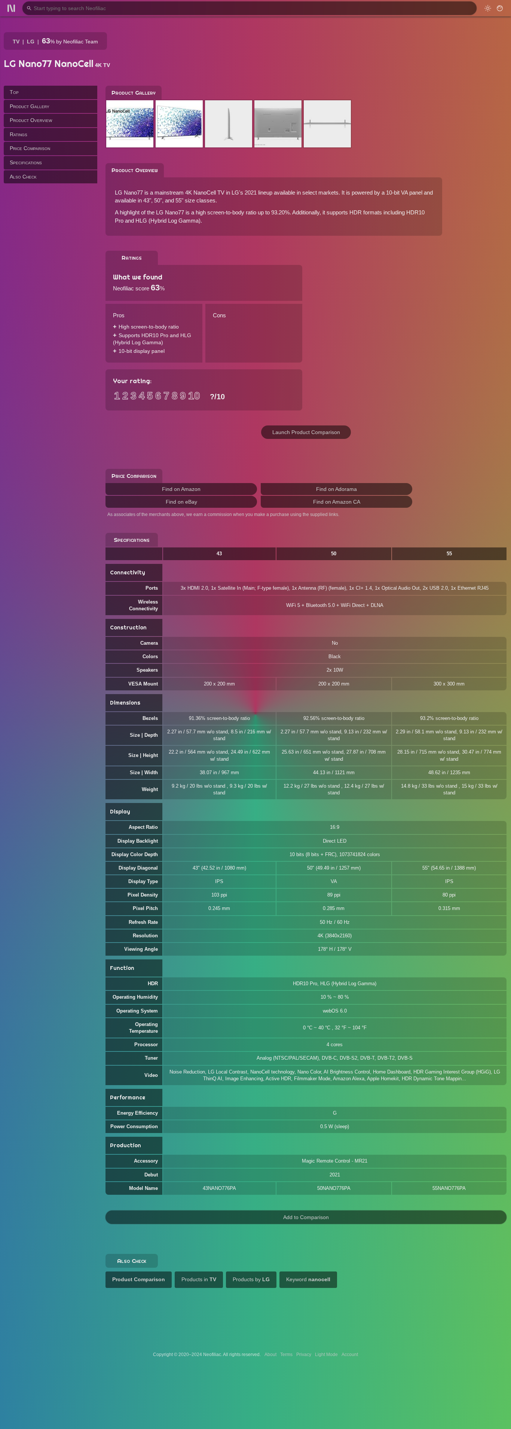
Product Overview (31, 120)
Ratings (18, 134)
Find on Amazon (181, 489)
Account (350, 1354)
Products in (198, 1279)
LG (30, 42)
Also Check (23, 176)
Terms (286, 1354)
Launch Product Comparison (306, 432)
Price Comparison (30, 148)
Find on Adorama (336, 489)
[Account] (500, 8)
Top (14, 92)
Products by (251, 1279)
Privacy (303, 1354)
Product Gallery (29, 106)
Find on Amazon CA (336, 502)
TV (16, 42)
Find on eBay (181, 502)
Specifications (26, 162)
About (270, 1354)
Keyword (308, 1279)
